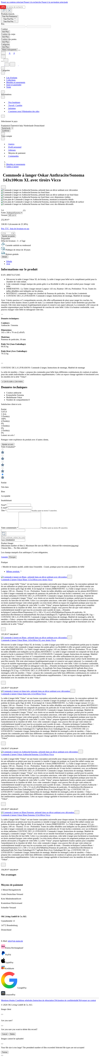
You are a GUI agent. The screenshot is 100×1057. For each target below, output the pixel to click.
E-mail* (4, 508)
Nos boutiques (14, 102)
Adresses (12, 150)
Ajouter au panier (8, 236)
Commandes (13, 156)
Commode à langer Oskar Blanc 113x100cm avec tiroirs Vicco (26, 579)
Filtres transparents (9, 50)
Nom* (4, 505)
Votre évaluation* (8, 447)
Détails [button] (9, 261)
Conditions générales (24, 1000)
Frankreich (5, 126)
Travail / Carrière (15, 105)
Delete (12, 1034)
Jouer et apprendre (13, 85)
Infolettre (12, 108)
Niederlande (29, 126)
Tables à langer (12, 167)
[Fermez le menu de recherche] (9, 10)
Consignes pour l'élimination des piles (23, 111)
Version (4, 215)
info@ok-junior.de (15, 941)
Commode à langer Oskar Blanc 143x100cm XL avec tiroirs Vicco (28, 640)
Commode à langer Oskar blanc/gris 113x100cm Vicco (23, 694)
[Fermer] (2, 1055)
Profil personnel (14, 147)
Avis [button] (8, 264)
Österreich (14, 126)
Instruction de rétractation (43, 1000)
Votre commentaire (9, 528)
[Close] (19, 50)
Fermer (4, 1052)
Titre (3, 510)
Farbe (3, 213)
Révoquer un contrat (87, 1000)
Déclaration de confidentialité (66, 1000)
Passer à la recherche (33, 2)
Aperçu (11, 144)
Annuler (4, 557)
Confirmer (5, 131)
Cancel (4, 1034)
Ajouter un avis (7, 444)
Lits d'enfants (11, 78)
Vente (8, 87)
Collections (10, 80)
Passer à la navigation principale (55, 2)
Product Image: (7, 543)
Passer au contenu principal (12, 2)
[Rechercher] (3, 10)
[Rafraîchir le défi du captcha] (3, 534)
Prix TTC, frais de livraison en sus (15, 228)
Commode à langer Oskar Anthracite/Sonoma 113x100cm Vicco (27, 754)
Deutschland (39, 126)
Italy (21, 126)
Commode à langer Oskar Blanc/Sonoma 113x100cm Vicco (25, 815)
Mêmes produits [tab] (13, 571)
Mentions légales (8, 1000)
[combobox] (13, 7)
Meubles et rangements (15, 82)
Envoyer (12, 557)
